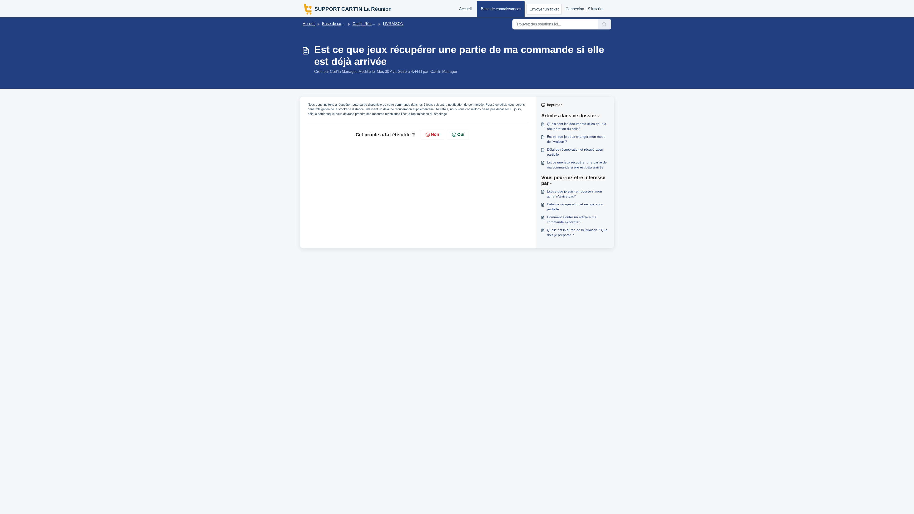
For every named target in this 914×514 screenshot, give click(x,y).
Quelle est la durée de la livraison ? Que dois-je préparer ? (577, 232)
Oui (460, 134)
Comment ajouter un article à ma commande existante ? (571, 219)
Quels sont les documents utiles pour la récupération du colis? (576, 126)
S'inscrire (596, 9)
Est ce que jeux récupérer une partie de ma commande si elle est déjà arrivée (577, 164)
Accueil (465, 9)
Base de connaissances (501, 9)
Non (435, 134)
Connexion (575, 9)
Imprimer (554, 105)
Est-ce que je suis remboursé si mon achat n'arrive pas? (574, 193)
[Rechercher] (604, 24)
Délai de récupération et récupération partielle (575, 152)
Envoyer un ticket (544, 9)
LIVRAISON (393, 24)
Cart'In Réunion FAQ (370, 24)
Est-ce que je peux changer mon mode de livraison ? (576, 139)
